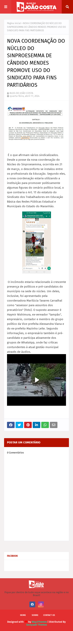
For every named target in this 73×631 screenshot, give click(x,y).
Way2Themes (39, 621)
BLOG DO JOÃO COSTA (21, 93)
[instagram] (41, 604)
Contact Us (49, 615)
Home (23, 615)
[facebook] (32, 604)
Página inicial (14, 23)
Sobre (35, 615)
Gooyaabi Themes (36, 624)
